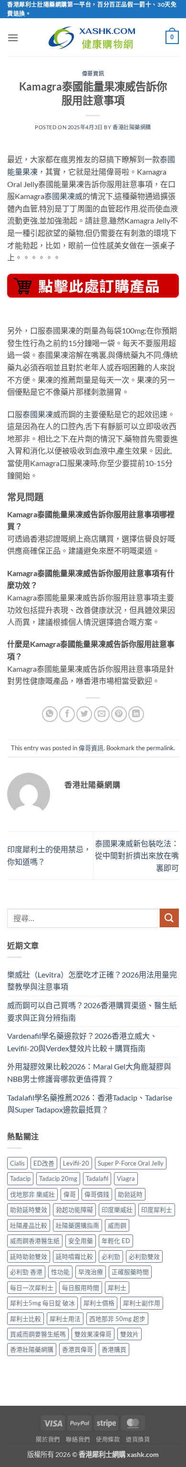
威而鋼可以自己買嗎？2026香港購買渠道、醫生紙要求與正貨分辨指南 (92, 1011)
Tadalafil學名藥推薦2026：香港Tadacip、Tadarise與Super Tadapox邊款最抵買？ (89, 1103)
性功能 (60, 1272)
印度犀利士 (156, 1209)
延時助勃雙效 (28, 1256)
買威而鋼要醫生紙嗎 (38, 1334)
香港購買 (114, 1349)
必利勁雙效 (144, 1256)
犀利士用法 (65, 1319)
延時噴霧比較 (74, 1256)
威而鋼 (117, 1225)
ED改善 (43, 1163)
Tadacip (20, 1178)
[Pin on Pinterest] (119, 714)
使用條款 (108, 1439)
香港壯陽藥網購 (132, 127)
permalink (160, 748)
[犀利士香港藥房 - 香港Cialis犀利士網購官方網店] (93, 38)
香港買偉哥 (77, 1349)
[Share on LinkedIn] (136, 714)
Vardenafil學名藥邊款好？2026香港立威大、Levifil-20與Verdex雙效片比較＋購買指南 (82, 1042)
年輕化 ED (116, 1241)
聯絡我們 (78, 1439)
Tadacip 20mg (58, 1178)
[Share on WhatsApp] (50, 714)
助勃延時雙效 (28, 1209)
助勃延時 (130, 1194)
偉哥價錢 (96, 1194)
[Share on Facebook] (67, 714)
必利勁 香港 (26, 1272)
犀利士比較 (25, 1319)
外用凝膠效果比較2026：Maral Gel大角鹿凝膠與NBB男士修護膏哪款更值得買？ (89, 1072)
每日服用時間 (80, 1287)
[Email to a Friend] (102, 714)
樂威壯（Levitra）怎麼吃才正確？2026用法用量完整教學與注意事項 (92, 980)
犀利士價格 (98, 1303)
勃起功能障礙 (74, 1209)
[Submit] (169, 918)
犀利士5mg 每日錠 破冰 (42, 1303)
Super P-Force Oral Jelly (131, 1163)
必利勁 (111, 1256)
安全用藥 (80, 1241)
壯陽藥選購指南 (77, 1225)
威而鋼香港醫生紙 (35, 1241)
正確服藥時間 (130, 1272)
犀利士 (117, 1287)
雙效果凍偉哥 (93, 1334)
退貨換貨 (138, 1439)
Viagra (126, 1178)
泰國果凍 (37, 414)
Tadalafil (97, 1178)
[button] (13, 37)
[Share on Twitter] (84, 714)
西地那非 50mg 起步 (117, 1319)
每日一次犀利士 (31, 1287)
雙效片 (129, 1334)
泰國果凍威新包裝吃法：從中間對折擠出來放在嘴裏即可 (137, 855)
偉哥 (69, 1194)
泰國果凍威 (63, 195)
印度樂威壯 (117, 1209)
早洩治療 (90, 1272)
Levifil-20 (76, 1163)
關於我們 (48, 1439)
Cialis (17, 1163)
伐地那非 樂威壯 (32, 1194)
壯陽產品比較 (28, 1225)
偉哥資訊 (93, 73)
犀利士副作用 (141, 1303)
